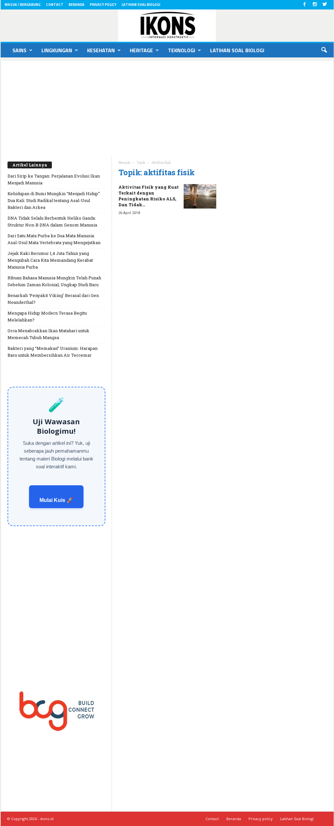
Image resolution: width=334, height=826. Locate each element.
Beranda (76, 4)
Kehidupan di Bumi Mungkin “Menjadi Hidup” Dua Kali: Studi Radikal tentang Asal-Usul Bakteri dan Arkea (54, 200)
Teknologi (181, 50)
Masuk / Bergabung (22, 4)
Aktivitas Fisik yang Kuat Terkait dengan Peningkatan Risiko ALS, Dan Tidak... (148, 196)
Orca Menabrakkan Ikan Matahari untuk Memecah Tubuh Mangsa (48, 334)
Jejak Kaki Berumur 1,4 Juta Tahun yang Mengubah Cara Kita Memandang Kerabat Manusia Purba (50, 260)
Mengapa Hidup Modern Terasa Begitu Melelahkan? (47, 316)
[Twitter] (325, 4)
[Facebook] (305, 4)
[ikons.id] (167, 25)
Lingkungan (56, 50)
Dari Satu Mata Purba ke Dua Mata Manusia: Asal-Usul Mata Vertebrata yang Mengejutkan (54, 239)
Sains (19, 50)
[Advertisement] (167, 106)
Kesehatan (101, 50)
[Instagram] (315, 4)
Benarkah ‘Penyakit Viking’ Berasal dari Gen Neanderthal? (53, 298)
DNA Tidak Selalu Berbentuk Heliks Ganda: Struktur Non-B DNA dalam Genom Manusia (52, 221)
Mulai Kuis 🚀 (56, 500)
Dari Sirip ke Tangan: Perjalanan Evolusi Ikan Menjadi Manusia (54, 179)
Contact (54, 4)
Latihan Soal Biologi (141, 4)
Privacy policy (103, 4)
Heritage (141, 50)
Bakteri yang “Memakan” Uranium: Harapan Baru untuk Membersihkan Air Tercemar (53, 351)
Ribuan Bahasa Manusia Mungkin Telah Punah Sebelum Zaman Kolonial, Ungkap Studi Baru (54, 281)
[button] (324, 50)
